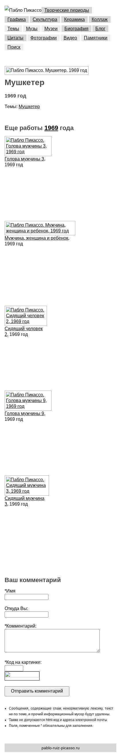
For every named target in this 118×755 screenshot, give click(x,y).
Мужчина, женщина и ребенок (36, 238)
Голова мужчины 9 (24, 413)
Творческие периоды (66, 10)
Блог (100, 28)
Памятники (95, 37)
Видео (70, 37)
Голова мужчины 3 (24, 158)
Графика (16, 19)
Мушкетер (29, 106)
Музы (32, 28)
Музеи (51, 28)
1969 (51, 127)
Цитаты (15, 37)
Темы (13, 28)
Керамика (74, 19)
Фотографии (43, 37)
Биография (76, 28)
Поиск (13, 47)
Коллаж (100, 19)
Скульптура (45, 19)
